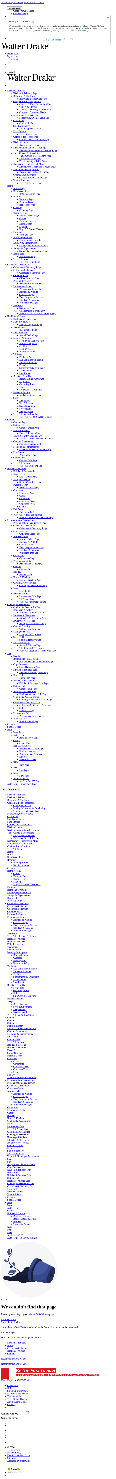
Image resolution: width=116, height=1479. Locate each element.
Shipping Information (17, 1391)
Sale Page (18, 656)
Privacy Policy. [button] (82, 30)
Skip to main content (34, 2)
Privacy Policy (14, 1452)
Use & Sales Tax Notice (18, 1455)
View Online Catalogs (17, 1399)
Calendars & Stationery (18, 1348)
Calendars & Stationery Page (27, 267)
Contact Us (12, 1385)
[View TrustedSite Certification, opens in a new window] (14, 1472)
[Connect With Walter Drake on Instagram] (27, 1415)
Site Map (11, 1458)
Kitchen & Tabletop (16, 1342)
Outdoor (11, 1353)
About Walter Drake (17, 1401)
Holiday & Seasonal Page (25, 471)
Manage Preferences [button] (52, 40)
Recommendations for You (14, 1358)
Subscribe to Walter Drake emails (17, 1327)
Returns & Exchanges (17, 1393)
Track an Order (14, 1396)
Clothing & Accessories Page (27, 607)
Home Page (18, 188)
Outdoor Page (20, 422)
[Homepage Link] (25, 48)
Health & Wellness (16, 1351)
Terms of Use (13, 1450)
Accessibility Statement (12, 2)
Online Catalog (20, 13)
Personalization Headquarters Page (29, 523)
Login (16, 59)
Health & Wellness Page (24, 319)
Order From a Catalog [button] (23, 11)
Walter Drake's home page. (41, 1314)
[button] (68, 39)
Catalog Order (14, 8)
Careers (10, 1404)
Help (9, 1388)
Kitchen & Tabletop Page (25, 93)
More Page (18, 732)
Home (10, 1345)
